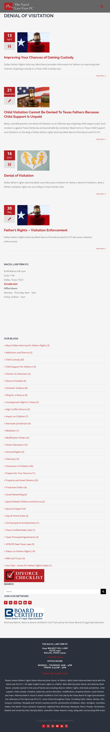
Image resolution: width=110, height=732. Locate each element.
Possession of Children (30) (19, 466)
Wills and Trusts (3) (15, 558)
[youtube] (20, 602)
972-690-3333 (10, 284)
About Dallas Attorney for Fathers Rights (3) (28, 345)
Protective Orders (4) (16, 487)
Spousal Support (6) (16, 508)
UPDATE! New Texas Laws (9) (20, 544)
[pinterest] (30, 602)
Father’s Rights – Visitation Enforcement (35, 230)
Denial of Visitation (19, 175)
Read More (100, 76)
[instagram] (15, 602)
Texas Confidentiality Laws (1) (20, 530)
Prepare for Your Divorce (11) (20, 473)
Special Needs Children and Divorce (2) (25, 501)
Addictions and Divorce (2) (19, 352)
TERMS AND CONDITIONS (55, 674)
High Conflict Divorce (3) (18, 409)
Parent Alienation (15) (17, 444)
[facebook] (6, 602)
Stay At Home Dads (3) (17, 515)
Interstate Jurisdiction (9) (18, 423)
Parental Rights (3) (15, 451)
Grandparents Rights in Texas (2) (22, 402)
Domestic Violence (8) (17, 388)
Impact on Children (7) (17, 416)
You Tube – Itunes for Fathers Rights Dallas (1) (29, 565)
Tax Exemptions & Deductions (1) (22, 522)
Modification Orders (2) (17, 437)
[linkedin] (25, 602)
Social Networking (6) (16, 494)
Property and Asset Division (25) (22, 480)
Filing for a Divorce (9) (17, 395)
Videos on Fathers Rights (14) (20, 551)
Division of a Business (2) (18, 373)
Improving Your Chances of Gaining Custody (39, 57)
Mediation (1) (12, 430)
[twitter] (10, 602)
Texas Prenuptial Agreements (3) (22, 537)
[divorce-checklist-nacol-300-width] (24, 570)
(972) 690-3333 (55, 657)
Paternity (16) (12, 459)
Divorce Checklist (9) (16, 380)
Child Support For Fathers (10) (21, 366)
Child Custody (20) (15, 359)
